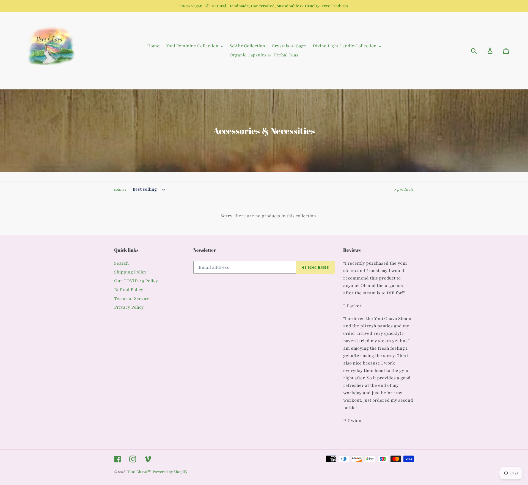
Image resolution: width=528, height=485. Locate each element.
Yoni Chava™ (139, 471)
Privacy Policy (129, 307)
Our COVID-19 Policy (136, 281)
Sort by (120, 190)
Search (121, 263)
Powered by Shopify (170, 471)
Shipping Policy (130, 272)
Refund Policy (128, 290)
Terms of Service (132, 298)
